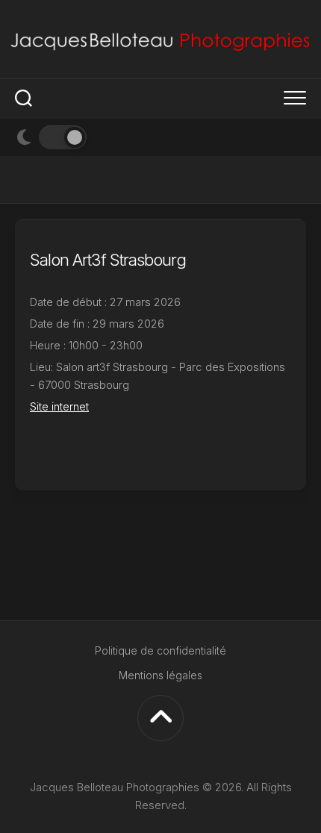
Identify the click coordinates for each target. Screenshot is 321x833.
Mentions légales (160, 675)
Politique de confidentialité (160, 650)
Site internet (59, 406)
